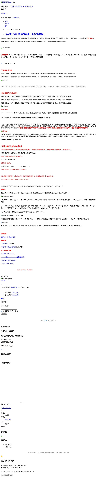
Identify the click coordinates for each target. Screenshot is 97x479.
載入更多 (4, 302)
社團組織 (16, 17)
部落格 (7, 23)
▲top (2, 298)
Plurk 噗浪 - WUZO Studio (7, 253)
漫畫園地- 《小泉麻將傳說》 (8, 237)
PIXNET (34, 452)
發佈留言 (4, 313)
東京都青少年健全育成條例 (8, 247)
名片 (6, 26)
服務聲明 (66, 452)
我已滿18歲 (5, 475)
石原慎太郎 (4, 243)
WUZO (3, 280)
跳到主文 (4, 13)
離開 (11, 475)
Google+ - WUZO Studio (7, 263)
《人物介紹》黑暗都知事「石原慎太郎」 (25, 34)
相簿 (6, 21)
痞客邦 (13, 287)
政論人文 (16, 292)
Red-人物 (15, 295)
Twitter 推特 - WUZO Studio (8, 260)
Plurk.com (22, 402)
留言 (17, 287)
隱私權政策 (59, 452)
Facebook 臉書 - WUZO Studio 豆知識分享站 (12, 257)
